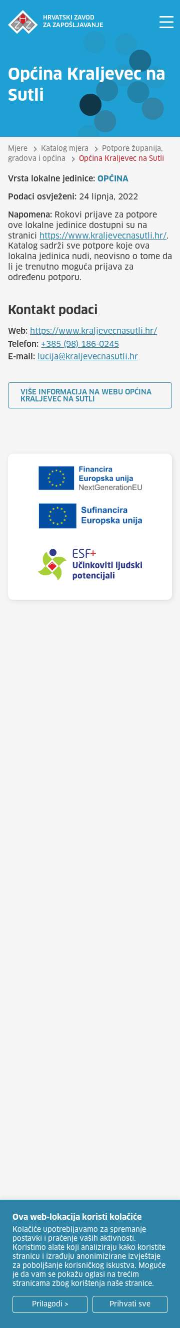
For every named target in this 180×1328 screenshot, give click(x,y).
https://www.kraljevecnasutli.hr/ (103, 236)
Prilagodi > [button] (50, 1304)
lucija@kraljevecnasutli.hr (88, 357)
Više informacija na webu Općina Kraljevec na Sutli (86, 396)
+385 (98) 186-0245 (80, 344)
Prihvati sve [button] (130, 1304)
